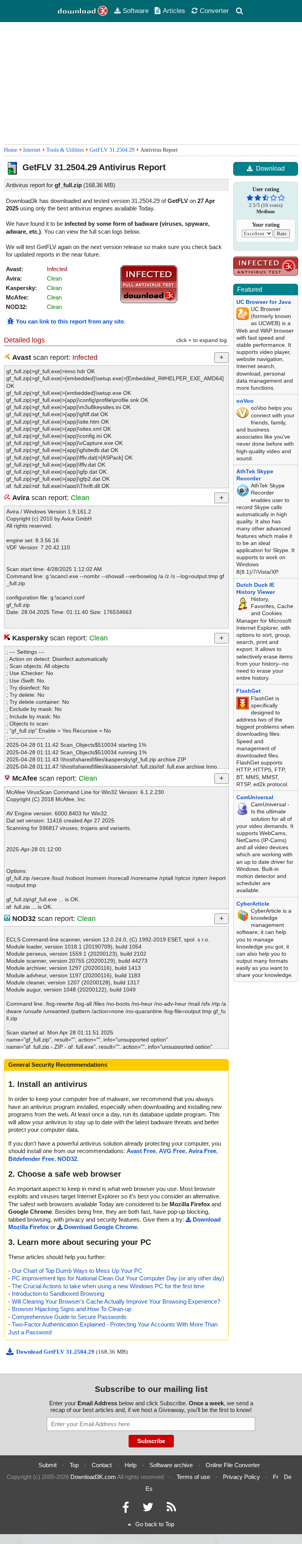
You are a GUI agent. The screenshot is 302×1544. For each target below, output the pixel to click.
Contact (102, 1465)
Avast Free (141, 1151)
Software (136, 11)
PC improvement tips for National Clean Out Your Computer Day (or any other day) (118, 1278)
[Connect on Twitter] (147, 1509)
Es (149, 1488)
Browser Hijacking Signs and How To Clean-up (71, 1309)
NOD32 (67, 1158)
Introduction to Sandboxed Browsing (58, 1293)
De (287, 1476)
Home (10, 150)
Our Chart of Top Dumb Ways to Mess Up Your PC (77, 1270)
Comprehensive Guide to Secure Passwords (69, 1316)
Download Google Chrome (100, 1227)
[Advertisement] (151, 83)
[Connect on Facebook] (125, 1509)
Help (130, 1465)
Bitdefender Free (31, 1158)
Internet (32, 150)
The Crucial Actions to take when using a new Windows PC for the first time (108, 1286)
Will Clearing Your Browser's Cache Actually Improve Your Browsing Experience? (116, 1301)
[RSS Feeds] (171, 1509)
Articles (174, 11)
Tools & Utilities (65, 150)
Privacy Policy (241, 1476)
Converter (214, 11)
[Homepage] (82, 11)
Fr (275, 1476)
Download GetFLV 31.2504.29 (56, 1352)
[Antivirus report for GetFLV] (149, 301)
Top (74, 1465)
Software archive (171, 1465)
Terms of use (193, 1476)
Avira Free (202, 1151)
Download (270, 168)
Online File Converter (233, 1465)
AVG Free (172, 1151)
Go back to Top (154, 1524)
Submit (48, 1465)
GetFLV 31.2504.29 (112, 150)
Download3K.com (93, 1476)
